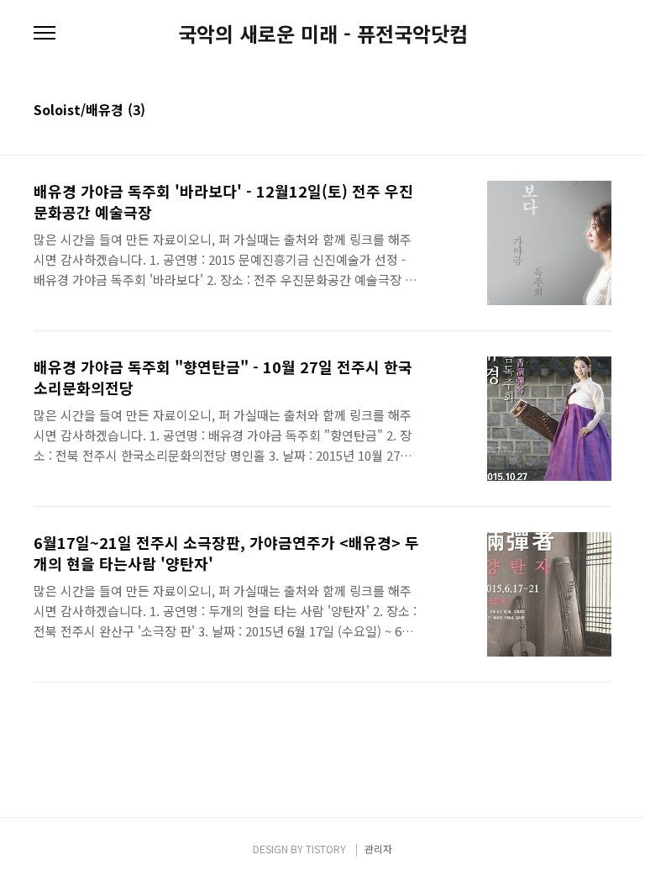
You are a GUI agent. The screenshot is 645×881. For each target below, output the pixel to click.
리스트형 (601, 111)
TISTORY (326, 848)
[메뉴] (44, 33)
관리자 (378, 848)
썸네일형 (578, 111)
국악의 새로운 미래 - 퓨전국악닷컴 (323, 34)
